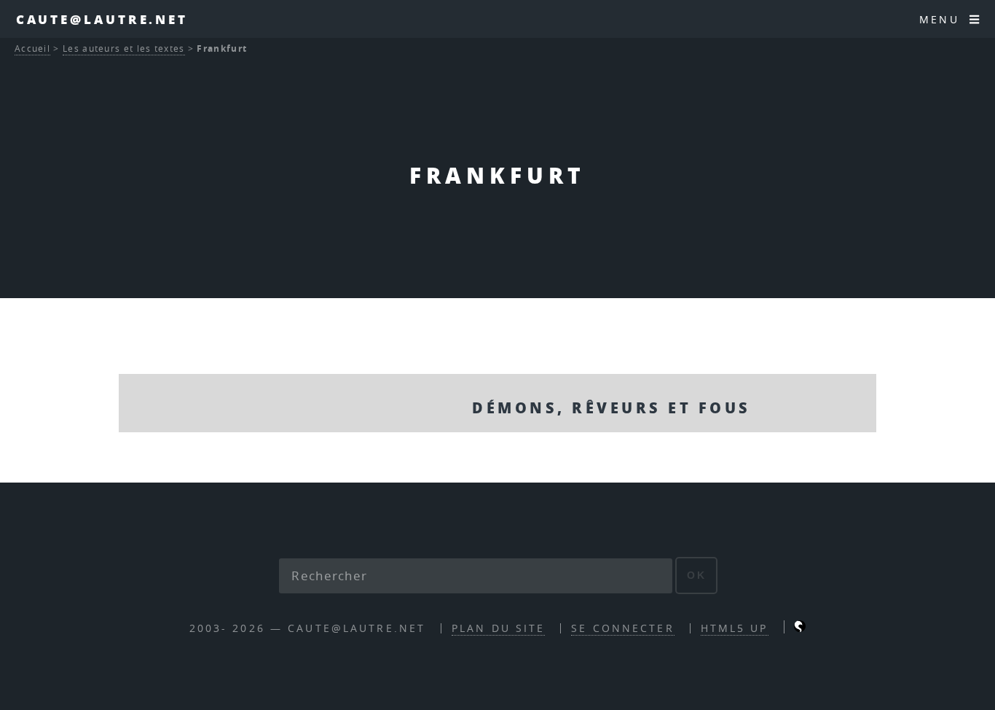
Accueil (32, 48)
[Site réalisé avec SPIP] (800, 628)
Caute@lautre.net (102, 19)
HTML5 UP (734, 628)
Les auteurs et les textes (124, 48)
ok (697, 575)
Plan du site (498, 628)
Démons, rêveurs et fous (611, 407)
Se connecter (622, 628)
